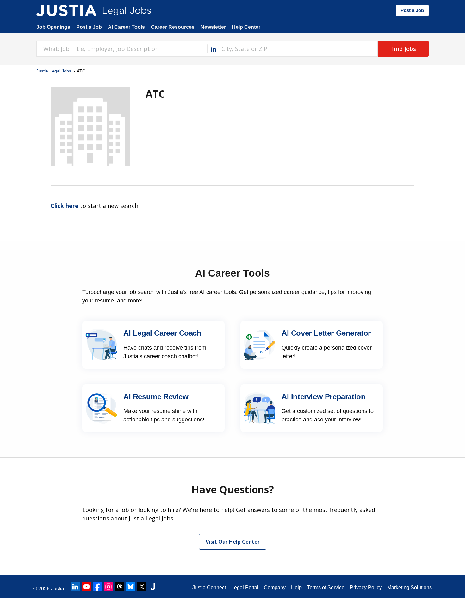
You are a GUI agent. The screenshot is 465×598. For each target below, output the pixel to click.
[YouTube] (86, 586)
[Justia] (66, 10)
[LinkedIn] (75, 586)
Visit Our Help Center (233, 541)
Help (296, 587)
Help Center (246, 27)
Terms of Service (325, 587)
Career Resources (173, 27)
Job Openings (53, 27)
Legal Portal (244, 587)
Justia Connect (209, 587)
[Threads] (119, 586)
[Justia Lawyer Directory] (153, 586)
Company (275, 587)
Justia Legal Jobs (53, 70)
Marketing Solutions (409, 587)
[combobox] (121, 49)
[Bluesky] (130, 586)
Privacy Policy (366, 587)
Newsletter (213, 27)
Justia (57, 588)
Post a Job (412, 10)
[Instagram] (108, 586)
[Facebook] (97, 586)
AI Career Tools (126, 27)
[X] (141, 586)
